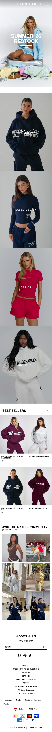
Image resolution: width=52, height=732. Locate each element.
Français (37, 700)
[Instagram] (19, 655)
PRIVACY (26, 683)
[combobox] (19, 700)
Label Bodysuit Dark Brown (12, 558)
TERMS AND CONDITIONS (26, 679)
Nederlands (8, 700)
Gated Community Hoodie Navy (11, 616)
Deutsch (28, 700)
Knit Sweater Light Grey (14, 588)
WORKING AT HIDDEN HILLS (26, 686)
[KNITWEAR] (26, 365)
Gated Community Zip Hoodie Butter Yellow (37, 587)
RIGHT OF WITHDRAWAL (26, 693)
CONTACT (26, 665)
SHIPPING (26, 672)
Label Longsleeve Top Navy (37, 616)
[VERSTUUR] (45, 647)
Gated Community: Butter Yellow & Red (36, 558)
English (19, 700)
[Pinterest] (24, 655)
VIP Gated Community (26, 690)
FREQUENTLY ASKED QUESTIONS (26, 669)
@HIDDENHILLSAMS (10, 530)
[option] (8, 700)
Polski (6, 704)
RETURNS (26, 676)
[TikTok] (30, 655)
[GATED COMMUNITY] (26, 132)
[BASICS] (26, 287)
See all (47, 411)
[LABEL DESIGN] (26, 209)
